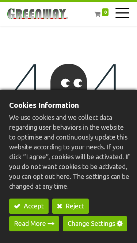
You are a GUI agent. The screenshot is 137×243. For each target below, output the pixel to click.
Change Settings (91, 223)
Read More (30, 223)
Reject (74, 205)
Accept (33, 205)
